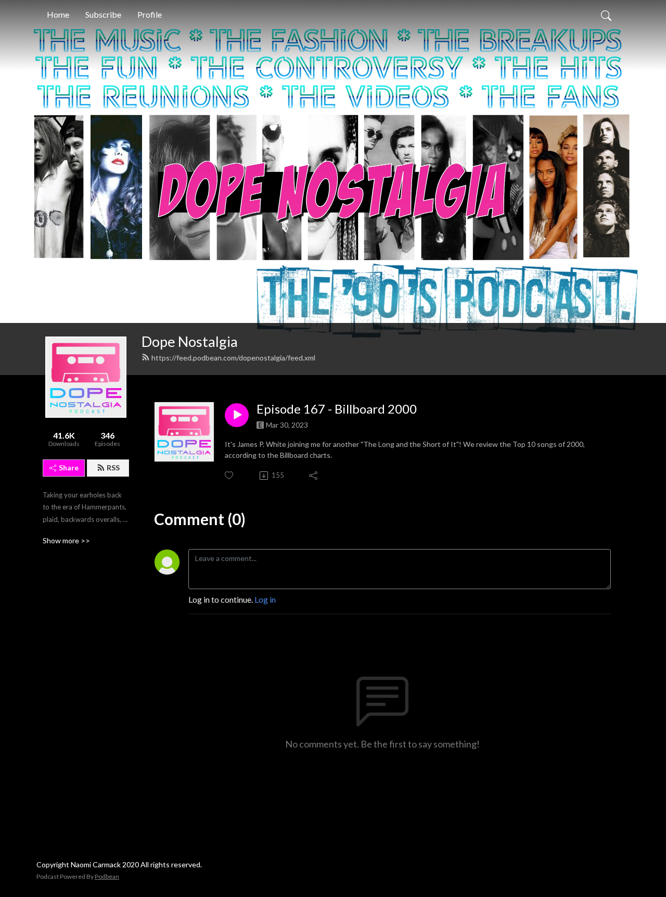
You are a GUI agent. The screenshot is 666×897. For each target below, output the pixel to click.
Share (69, 467)
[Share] (314, 475)
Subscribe (103, 14)
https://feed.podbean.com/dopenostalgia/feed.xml (233, 357)
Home (58, 14)
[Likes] (230, 475)
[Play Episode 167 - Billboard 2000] (237, 415)
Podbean (107, 876)
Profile (149, 14)
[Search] (606, 14)
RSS (113, 467)
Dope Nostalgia (190, 341)
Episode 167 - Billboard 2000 (337, 409)
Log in (265, 599)
